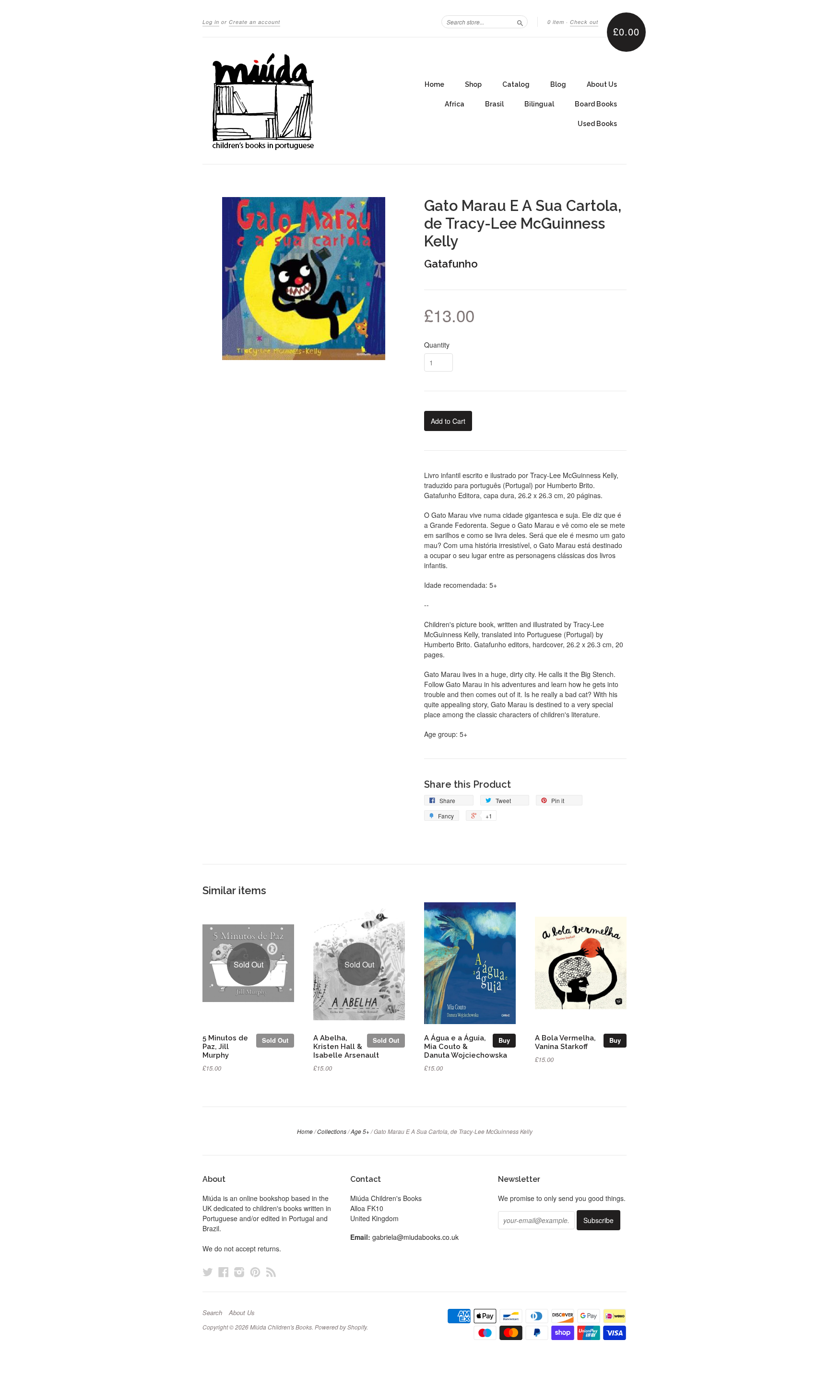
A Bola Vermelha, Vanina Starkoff (565, 1042)
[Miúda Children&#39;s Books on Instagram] (239, 1271)
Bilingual (539, 104)
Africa (454, 104)
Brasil (494, 104)
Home (434, 84)
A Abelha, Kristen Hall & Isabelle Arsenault (346, 1046)
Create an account (254, 21)
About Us (602, 84)
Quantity (437, 345)
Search (212, 1312)
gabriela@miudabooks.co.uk (415, 1237)
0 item (555, 21)
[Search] (520, 21)
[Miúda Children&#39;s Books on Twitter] (207, 1271)
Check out (584, 21)
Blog (558, 84)
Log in (210, 21)
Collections (331, 1131)
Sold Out (275, 1040)
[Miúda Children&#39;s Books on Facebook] (223, 1271)
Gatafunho (451, 263)
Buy (504, 1040)
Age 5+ (360, 1131)
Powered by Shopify (341, 1327)
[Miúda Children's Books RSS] (271, 1271)
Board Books (596, 104)
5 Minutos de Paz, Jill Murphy (225, 1046)
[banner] (290, 100)
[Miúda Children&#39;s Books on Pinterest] (255, 1271)
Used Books (597, 124)
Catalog (516, 84)
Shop (473, 84)
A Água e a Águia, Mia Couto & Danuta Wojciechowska (465, 1046)
